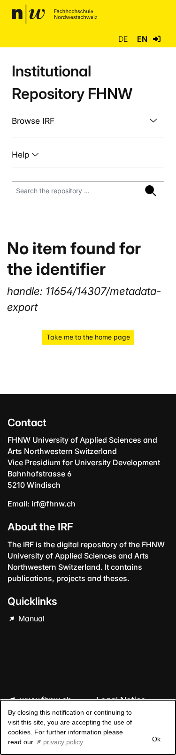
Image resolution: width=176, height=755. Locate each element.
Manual (30, 618)
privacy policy (63, 742)
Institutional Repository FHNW (72, 82)
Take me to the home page (88, 337)
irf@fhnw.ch (53, 503)
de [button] (124, 39)
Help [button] (22, 154)
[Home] (54, 14)
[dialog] (88, 727)
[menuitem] (88, 121)
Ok (156, 739)
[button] (156, 38)
